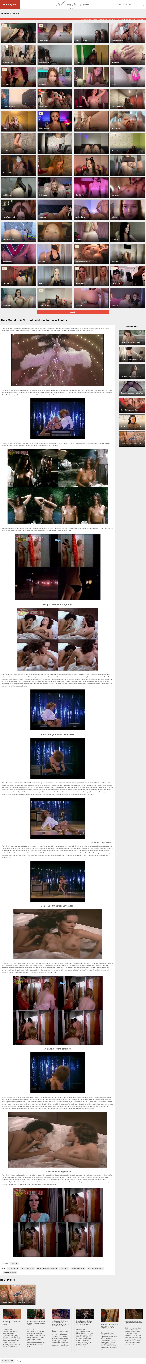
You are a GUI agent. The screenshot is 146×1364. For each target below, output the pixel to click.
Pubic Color (116, 19)
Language (83, 19)
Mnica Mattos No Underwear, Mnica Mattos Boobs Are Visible (12, 1323)
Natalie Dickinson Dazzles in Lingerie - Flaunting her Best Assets (36, 1323)
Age (94, 19)
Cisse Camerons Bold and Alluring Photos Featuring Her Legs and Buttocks (84, 1322)
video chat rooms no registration (47, 1268)
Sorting (133, 19)
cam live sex (64, 1268)
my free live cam (13, 1268)
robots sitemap (29, 1361)
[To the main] (73, 4)
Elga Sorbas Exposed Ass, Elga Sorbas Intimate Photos (134, 1322)
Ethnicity (90, 19)
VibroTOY (15, 1263)
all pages (19, 1361)
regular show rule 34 (27, 1268)
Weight (128, 19)
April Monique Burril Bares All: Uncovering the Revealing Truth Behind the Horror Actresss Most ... (60, 1323)
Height (123, 19)
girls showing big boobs (95, 1268)
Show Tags (140, 19)
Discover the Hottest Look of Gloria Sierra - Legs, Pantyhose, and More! (109, 1326)
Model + (73, 312)
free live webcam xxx (78, 1268)
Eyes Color (100, 19)
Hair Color (108, 19)
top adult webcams (10, 1272)
